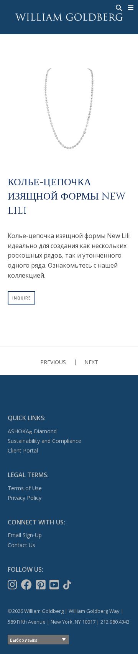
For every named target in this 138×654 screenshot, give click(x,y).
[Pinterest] (41, 584)
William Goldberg (69, 17)
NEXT (91, 362)
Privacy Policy (24, 497)
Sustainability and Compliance (44, 440)
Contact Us (21, 545)
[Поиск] (118, 7)
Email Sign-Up (25, 535)
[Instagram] (13, 584)
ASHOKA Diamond (32, 431)
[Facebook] (27, 584)
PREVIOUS (53, 362)
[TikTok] (68, 584)
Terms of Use (25, 488)
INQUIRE (21, 298)
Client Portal (23, 450)
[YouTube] (55, 584)
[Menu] (131, 7)
